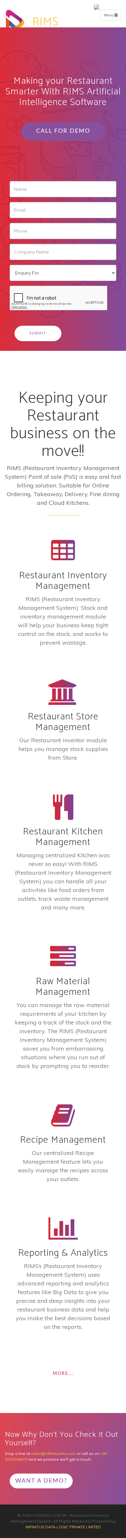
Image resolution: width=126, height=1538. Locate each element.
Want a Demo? (41, 1481)
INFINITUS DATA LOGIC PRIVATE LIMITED (63, 1526)
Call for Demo (63, 131)
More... (63, 1373)
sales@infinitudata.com (53, 1453)
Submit (38, 333)
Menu (112, 16)
